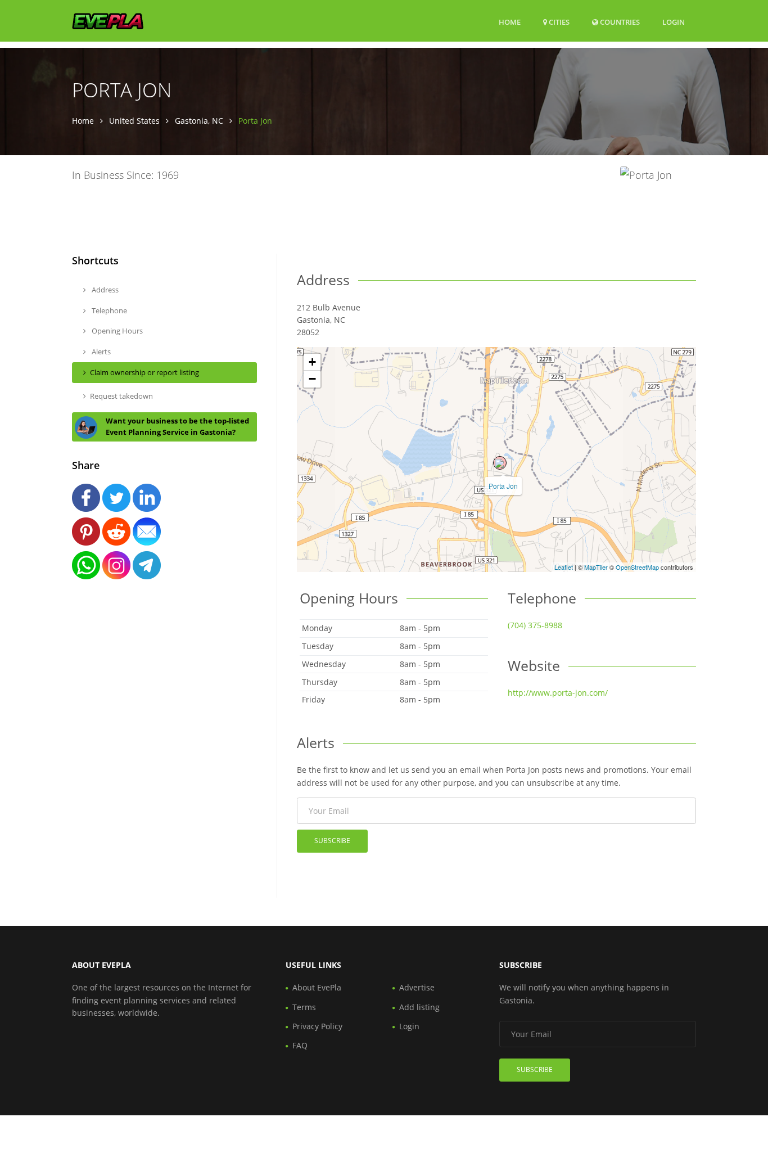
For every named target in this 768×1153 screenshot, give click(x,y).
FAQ (300, 1045)
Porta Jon (503, 485)
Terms (304, 1007)
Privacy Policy (317, 1026)
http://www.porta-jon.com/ (558, 692)
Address (104, 290)
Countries (619, 21)
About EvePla (316, 987)
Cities (558, 22)
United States (134, 120)
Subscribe (332, 840)
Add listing (419, 1007)
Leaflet (563, 566)
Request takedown (121, 396)
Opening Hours (116, 331)
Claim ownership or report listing (144, 372)
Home (510, 22)
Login (673, 21)
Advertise (417, 987)
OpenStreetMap (637, 566)
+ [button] (312, 362)
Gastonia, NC (199, 120)
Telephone (108, 310)
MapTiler (596, 566)
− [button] (312, 379)
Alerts (100, 351)
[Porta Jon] (500, 463)
